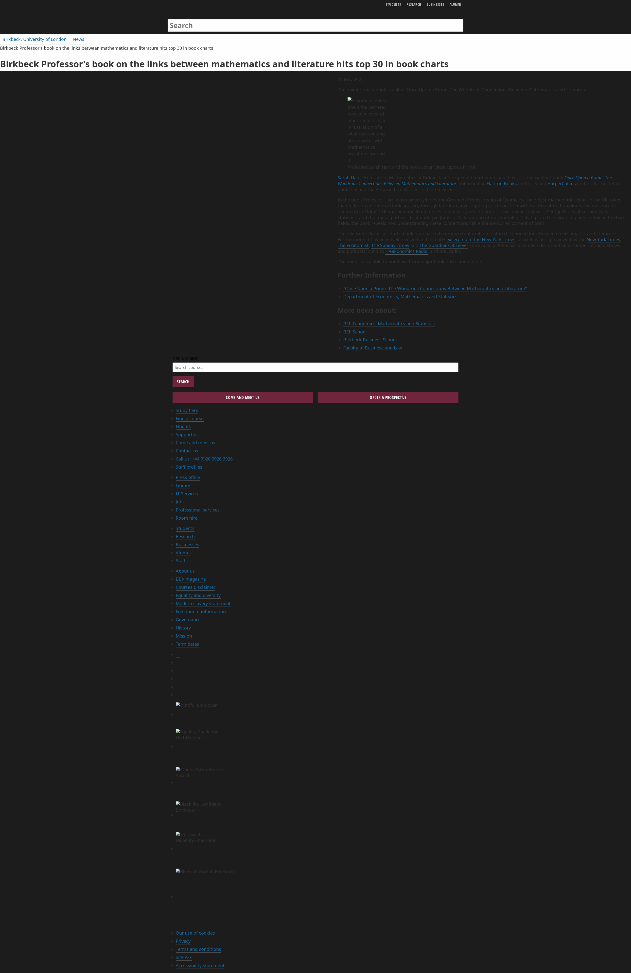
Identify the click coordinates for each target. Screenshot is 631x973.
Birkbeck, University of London (34, 39)
